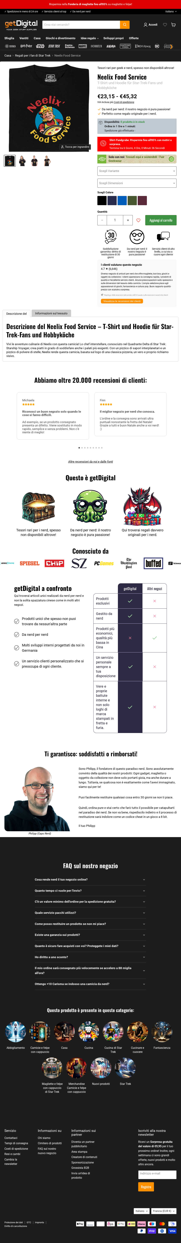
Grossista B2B (80, 1167)
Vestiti (23, 38)
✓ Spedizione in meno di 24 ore (21, 11)
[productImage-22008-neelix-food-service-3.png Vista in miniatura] (46, 160)
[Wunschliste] (165, 24)
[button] (79, 447)
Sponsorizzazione (82, 1162)
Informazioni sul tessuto (51, 313)
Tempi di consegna (16, 1143)
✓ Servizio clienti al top (54, 11)
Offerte (134, 38)
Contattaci (10, 1138)
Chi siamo (44, 1138)
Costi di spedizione (124, 102)
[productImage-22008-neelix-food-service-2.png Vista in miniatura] (34, 160)
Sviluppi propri (113, 38)
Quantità (102, 211)
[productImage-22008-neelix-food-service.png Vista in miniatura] (9, 160)
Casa (37, 38)
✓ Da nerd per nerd (80, 11)
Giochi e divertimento (60, 38)
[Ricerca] (125, 25)
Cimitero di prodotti (50, 1143)
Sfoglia (9, 38)
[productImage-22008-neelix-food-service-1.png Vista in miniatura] (22, 160)
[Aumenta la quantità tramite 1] (128, 220)
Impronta (39, 1222)
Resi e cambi (12, 1154)
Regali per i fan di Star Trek (33, 55)
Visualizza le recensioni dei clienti (122, 301)
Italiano (169, 11)
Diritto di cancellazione (15, 1226)
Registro (146, 1186)
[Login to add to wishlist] (138, 220)
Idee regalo (89, 38)
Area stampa (79, 1151)
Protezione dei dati (13, 1222)
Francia (162, 1211)
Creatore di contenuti (84, 1157)
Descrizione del (16, 313)
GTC (29, 1222)
